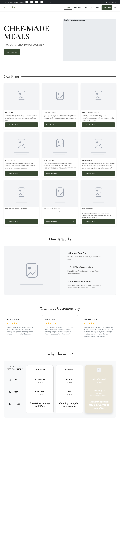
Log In (108, 2)
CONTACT (89, 8)
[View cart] (115, 8)
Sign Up (114, 2)
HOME (68, 8)
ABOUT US (77, 8)
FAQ (97, 8)
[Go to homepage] (9, 8)
